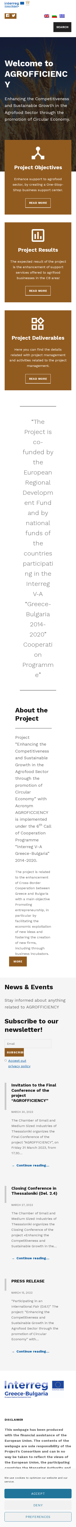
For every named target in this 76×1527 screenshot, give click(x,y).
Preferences (38, 1517)
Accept (38, 1494)
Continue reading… (32, 1165)
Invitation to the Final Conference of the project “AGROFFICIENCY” (33, 1093)
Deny (38, 1505)
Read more (38, 202)
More (18, 961)
